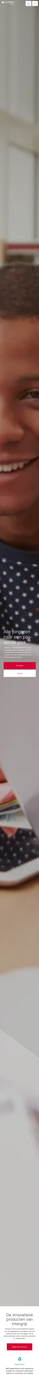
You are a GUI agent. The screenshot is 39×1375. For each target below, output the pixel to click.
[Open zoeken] (28, 3)
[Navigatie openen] (35, 3)
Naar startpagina (8, 3)
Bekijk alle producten (19, 1347)
